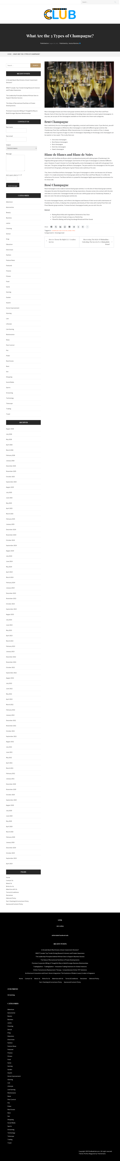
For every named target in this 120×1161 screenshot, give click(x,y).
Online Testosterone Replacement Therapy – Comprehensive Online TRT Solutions (60, 970)
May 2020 (9, 821)
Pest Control (10, 345)
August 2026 (10, 429)
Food (63, 230)
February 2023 (10, 646)
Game (8, 287)
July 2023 (9, 620)
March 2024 (9, 577)
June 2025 (9, 498)
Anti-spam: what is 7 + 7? (14, 175)
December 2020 (11, 784)
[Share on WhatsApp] (65, 227)
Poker (8, 356)
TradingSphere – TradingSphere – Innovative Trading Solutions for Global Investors (60, 966)
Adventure (9, 202)
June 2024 (9, 561)
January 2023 (10, 651)
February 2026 (10, 455)
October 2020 (10, 795)
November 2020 (11, 789)
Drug (7, 239)
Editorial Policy (11, 898)
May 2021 (9, 757)
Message (9, 154)
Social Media (10, 382)
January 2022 (10, 715)
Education (9, 244)
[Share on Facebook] (51, 227)
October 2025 (10, 476)
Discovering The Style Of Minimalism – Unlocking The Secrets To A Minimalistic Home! (96, 242)
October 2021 (10, 731)
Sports (8, 387)
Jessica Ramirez (74, 43)
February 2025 (10, 519)
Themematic (101, 1154)
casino (8, 223)
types (73, 230)
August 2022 (10, 678)
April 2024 (9, 572)
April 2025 (9, 508)
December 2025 (11, 466)
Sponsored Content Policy (14, 904)
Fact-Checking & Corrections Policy (17, 901)
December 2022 (11, 657)
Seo (7, 371)
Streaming (9, 393)
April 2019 (9, 863)
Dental (8, 234)
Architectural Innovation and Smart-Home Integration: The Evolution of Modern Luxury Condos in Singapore (60, 973)
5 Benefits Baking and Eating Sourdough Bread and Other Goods (72, 219)
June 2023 (9, 625)
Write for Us (10, 886)
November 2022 (11, 662)
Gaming (8, 292)
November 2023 (11, 598)
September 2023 (11, 609)
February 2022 (10, 710)
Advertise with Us (11, 889)
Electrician (9, 250)
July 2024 (9, 556)
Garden (8, 297)
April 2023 (9, 635)
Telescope (9, 403)
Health (8, 303)
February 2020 (10, 837)
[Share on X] (56, 227)
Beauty (8, 212)
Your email (9, 136)
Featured (9, 265)
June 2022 (9, 688)
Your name (9, 127)
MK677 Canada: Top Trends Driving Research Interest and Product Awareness (23, 89)
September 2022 (11, 673)
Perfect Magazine (90, 1154)
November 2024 (11, 535)
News (8, 340)
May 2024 (9, 567)
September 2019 (11, 858)
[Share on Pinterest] (69, 227)
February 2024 (10, 582)
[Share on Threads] (83, 227)
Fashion (8, 255)
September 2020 (11, 800)
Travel (8, 414)
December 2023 (11, 593)
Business (9, 218)
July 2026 (9, 434)
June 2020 (9, 816)
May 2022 (9, 694)
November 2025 (11, 471)
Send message (12, 186)
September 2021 (11, 736)
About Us (9, 883)
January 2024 (10, 588)
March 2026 (9, 450)
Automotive (10, 207)
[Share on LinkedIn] (60, 227)
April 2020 (9, 826)
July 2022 (9, 683)
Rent (7, 366)
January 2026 (10, 461)
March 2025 (9, 514)
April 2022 (9, 699)
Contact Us (9, 880)
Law (7, 318)
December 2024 (11, 529)
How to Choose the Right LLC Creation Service (62, 241)
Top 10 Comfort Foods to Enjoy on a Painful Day (67, 217)
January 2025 (10, 524)
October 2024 (10, 540)
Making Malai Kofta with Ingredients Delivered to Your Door (71, 214)
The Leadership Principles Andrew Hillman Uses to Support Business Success (22, 97)
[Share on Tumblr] (78, 227)
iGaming (9, 313)
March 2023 (9, 641)
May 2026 (9, 439)
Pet (7, 350)
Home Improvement (12, 308)
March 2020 (9, 832)
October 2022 (10, 667)
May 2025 (9, 503)
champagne (55, 230)
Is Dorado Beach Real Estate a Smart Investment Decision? (21, 81)
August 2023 (10, 614)
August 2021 (10, 742)
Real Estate (10, 361)
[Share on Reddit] (74, 227)
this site (99, 205)
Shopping (9, 377)
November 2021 (11, 726)
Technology (10, 398)
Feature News (10, 260)
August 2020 (10, 805)
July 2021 (9, 747)
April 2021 (9, 763)
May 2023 (9, 630)
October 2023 (10, 604)
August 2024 (10, 551)
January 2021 (10, 779)
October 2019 (10, 853)
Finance (8, 271)
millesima (69, 230)
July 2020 (9, 810)
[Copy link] (87, 227)
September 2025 (11, 482)
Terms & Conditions (12, 892)
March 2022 (9, 704)
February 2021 (10, 773)
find (60, 230)
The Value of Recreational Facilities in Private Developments (20, 104)
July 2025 (9, 492)
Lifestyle (9, 324)
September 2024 (11, 545)
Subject (8, 145)
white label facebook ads (60, 935)
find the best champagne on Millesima (57, 128)
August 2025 (10, 487)
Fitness (8, 276)
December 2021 (11, 720)
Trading (8, 409)
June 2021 (9, 752)
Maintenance (10, 334)
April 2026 (9, 445)
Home (8, 877)
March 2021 (9, 768)
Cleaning (9, 228)
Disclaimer (9, 895)
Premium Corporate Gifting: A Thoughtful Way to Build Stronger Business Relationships (22, 112)
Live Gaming (10, 329)
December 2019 (11, 848)
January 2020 (10, 842)
